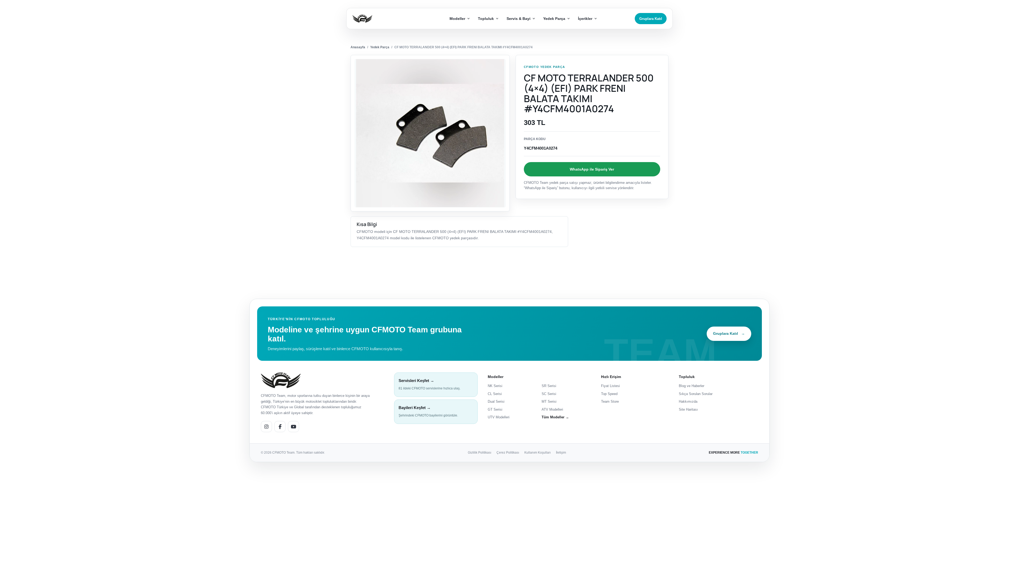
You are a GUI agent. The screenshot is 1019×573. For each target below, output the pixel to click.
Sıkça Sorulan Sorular (696, 394)
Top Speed (609, 394)
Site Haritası (688, 409)
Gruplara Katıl (650, 19)
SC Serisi (549, 394)
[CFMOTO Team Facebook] (280, 426)
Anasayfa (358, 47)
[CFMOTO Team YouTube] (293, 426)
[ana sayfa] (381, 19)
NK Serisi (495, 386)
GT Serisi (495, 409)
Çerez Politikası (507, 452)
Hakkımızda (688, 401)
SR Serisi (549, 386)
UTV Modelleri (499, 417)
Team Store (610, 401)
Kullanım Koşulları (537, 452)
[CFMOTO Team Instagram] (266, 426)
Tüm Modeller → (555, 417)
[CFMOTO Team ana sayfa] (281, 380)
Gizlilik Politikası (479, 452)
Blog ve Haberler (691, 386)
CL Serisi (495, 394)
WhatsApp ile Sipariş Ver (592, 169)
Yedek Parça (379, 47)
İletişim (561, 452)
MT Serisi (549, 401)
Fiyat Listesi (610, 386)
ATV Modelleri (552, 409)
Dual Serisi (496, 401)
